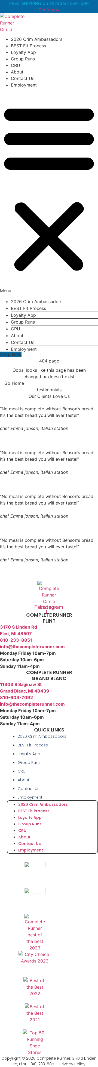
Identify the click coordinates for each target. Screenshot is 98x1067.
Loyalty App (23, 52)
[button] (49, 191)
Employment (24, 85)
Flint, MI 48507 (16, 633)
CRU (15, 65)
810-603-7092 (16, 697)
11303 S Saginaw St (21, 684)
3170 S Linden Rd (18, 627)
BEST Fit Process (28, 45)
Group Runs (23, 59)
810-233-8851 (16, 640)
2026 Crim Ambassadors (36, 39)
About (17, 72)
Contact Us (22, 78)
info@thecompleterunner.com (32, 646)
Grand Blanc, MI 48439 (24, 691)
